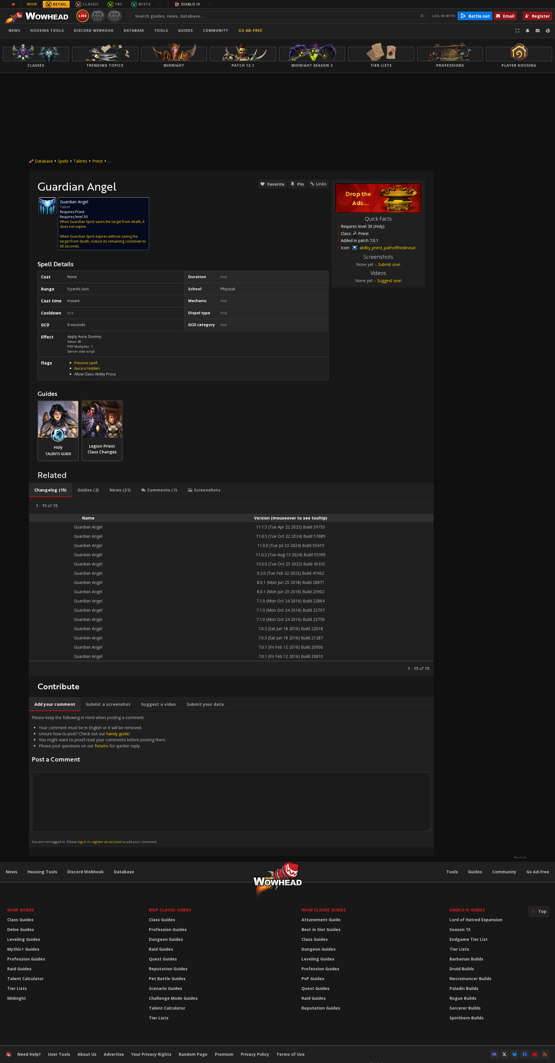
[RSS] (545, 1054)
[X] (504, 1054)
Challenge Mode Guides (173, 998)
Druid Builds (461, 968)
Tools (452, 871)
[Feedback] (537, 30)
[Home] (38, 16)
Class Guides (20, 919)
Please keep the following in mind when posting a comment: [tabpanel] (99, 779)
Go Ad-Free (250, 30)
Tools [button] (161, 30)
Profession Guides (26, 959)
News (14, 30)
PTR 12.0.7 (114, 16)
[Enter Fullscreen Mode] (517, 30)
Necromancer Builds (470, 978)
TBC (119, 4)
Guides (185, 30)
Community (215, 30)
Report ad (520, 857)
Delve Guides (20, 929)
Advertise (114, 1054)
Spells (63, 161)
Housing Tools (42, 871)
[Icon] (47, 206)
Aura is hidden (87, 368)
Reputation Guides (168, 968)
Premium (224, 1054)
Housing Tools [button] (47, 30)
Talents (80, 161)
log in (82, 841)
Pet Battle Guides (167, 978)
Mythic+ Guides (23, 949)
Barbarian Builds (466, 959)
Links (321, 184)
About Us (87, 1054)
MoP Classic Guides (170, 910)
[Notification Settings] (527, 30)
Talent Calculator (25, 978)
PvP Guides (312, 978)
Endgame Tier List (468, 939)
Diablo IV (190, 4)
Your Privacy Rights (151, 1054)
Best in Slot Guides (321, 929)
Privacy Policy (255, 1054)
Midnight (16, 998)
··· (160, 4)
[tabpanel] (231, 586)
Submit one (388, 264)
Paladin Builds (463, 988)
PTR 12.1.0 (97, 16)
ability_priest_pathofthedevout (387, 247)
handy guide (117, 733)
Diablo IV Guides (467, 910)
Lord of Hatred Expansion (475, 919)
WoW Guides (20, 910)
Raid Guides (19, 968)
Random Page (193, 1054)
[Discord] (494, 1054)
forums (101, 746)
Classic (91, 4)
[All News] (13, 4)
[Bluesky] (514, 1054)
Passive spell (85, 362)
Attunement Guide (321, 919)
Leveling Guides (23, 939)
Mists (144, 4)
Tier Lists (17, 988)
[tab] (50, 490)
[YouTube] (534, 1054)
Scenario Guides (165, 988)
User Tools (59, 1054)
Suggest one (389, 280)
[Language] (547, 30)
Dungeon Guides (166, 939)
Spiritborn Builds (466, 1018)
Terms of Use (290, 1054)
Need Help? (29, 1054)
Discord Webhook (94, 30)
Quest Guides (163, 959)
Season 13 (459, 929)
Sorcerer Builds (465, 1008)
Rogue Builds (462, 998)
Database (134, 30)
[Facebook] (524, 1054)
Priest (97, 161)
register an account (106, 841)
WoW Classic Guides (323, 910)
